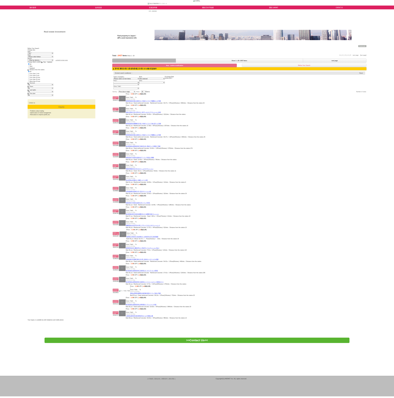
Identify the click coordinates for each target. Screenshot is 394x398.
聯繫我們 (164, 379)
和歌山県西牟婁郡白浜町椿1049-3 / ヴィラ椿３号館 (145, 293)
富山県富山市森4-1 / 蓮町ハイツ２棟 (137, 180)
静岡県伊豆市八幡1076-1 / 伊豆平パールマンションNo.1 (142, 248)
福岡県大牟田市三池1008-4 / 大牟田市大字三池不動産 (142, 236)
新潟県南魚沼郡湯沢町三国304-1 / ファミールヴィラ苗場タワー (145, 282)
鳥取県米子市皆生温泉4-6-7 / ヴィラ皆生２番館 (140, 157)
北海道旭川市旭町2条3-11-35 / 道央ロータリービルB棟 (142, 259)
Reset (361, 73)
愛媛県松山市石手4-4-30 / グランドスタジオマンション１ (143, 225)
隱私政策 (157, 379)
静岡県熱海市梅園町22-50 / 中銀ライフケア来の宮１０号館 (143, 123)
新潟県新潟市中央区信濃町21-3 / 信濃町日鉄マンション (142, 214)
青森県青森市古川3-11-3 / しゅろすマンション (139, 169)
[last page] (363, 55)
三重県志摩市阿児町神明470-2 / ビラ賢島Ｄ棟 (139, 316)
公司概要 (150, 379)
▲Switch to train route (62, 60)
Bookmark (362, 46)
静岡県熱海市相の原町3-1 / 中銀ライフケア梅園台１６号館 (143, 101)
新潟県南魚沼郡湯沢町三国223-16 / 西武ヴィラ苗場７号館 (143, 146)
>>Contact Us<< (197, 340)
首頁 (150, 11)
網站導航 (172, 379)
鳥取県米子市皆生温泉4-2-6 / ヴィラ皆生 (138, 203)
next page (355, 55)
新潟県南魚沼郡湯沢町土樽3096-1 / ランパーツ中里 (141, 304)
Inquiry (61, 106)
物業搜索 (154, 11)
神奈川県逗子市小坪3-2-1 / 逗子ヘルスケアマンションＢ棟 (143, 112)
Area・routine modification (174, 65)
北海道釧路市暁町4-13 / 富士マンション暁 (138, 191)
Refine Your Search (304, 65)
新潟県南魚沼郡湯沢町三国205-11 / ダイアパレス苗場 (142, 270)
